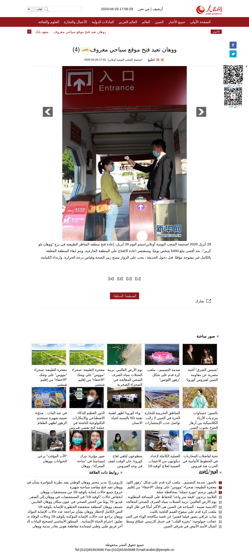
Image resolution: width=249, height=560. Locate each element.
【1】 (137, 279)
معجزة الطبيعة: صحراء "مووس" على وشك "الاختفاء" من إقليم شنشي (167, 487)
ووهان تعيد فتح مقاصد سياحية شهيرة (96, 487)
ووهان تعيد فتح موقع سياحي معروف (86, 32)
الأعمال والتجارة (75, 22)
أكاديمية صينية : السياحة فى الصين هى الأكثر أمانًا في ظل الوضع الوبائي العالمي (160, 507)
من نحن (144, 9)
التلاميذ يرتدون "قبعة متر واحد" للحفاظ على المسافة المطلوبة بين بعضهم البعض (159, 497)
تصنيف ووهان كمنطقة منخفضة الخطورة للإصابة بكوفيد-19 (80, 507)
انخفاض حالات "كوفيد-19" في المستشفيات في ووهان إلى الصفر (76, 497)
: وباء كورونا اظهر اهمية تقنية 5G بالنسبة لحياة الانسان (125, 418)
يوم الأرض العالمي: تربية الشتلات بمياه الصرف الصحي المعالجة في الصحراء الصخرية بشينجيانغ (124, 379)
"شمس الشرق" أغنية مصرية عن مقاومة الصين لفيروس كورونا (202, 374)
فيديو (107, 32)
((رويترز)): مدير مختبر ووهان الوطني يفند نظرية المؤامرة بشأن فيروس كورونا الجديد (62, 482)
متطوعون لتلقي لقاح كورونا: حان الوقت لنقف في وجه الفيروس (125, 461)
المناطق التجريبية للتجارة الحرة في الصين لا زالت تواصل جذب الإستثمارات (162, 418)
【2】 (128, 279)
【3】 (120, 279)
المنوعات (138, 32)
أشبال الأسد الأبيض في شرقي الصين (190, 526)
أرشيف (157, 9)
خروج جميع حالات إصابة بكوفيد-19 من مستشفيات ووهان (81, 492)
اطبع (151, 60)
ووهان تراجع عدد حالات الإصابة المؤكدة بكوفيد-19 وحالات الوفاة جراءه (72, 516)
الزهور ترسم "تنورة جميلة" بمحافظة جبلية (186, 492)
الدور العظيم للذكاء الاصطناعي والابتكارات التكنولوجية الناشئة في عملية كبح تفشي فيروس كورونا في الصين (87, 422)
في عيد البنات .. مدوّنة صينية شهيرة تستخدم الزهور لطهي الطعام (51, 418)
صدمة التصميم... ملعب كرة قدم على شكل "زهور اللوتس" (163, 374)
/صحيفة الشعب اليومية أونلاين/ (125, 59)
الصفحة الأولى (200, 22)
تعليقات (121, 32)
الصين (159, 22)
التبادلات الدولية (103, 22)
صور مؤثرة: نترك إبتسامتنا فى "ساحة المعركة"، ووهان (91, 461)
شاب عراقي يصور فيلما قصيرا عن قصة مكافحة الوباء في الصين (170, 516)
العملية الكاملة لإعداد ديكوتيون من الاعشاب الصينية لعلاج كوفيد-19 (164, 461)
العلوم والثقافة (48, 22)
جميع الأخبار (176, 22)
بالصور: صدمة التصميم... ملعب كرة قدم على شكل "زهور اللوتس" (169, 482)
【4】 (111, 279)
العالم (146, 22)
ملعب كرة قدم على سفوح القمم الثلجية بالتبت (183, 512)
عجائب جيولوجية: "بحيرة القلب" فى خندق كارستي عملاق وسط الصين (166, 521)
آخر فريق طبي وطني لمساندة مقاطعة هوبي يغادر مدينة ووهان (77, 526)
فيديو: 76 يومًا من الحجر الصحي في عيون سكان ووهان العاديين (77, 502)
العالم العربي (128, 22)
